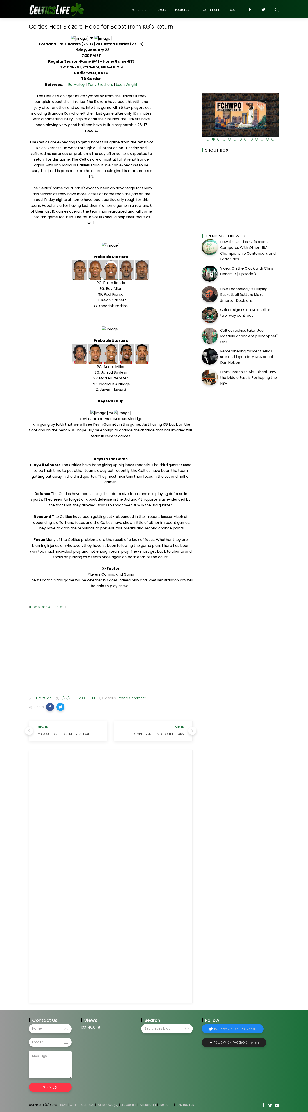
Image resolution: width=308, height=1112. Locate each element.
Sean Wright (127, 84)
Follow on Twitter (235, 1028)
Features (182, 9)
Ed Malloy (76, 84)
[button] (50, 707)
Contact (87, 1105)
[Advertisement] (111, 656)
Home (64, 1105)
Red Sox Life (128, 1105)
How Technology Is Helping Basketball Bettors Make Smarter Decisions (243, 294)
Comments (212, 9)
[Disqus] (110, 816)
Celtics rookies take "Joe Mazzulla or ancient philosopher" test (249, 336)
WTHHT (74, 1105)
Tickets (160, 9)
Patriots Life (147, 1105)
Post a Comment (131, 698)
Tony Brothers (100, 84)
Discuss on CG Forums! (47, 607)
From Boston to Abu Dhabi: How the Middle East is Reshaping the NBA (248, 377)
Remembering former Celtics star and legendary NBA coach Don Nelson (247, 357)
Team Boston (184, 1105)
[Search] (277, 9)
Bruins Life (166, 1105)
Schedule (138, 9)
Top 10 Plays (105, 1105)
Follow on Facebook (236, 1042)
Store (234, 9)
